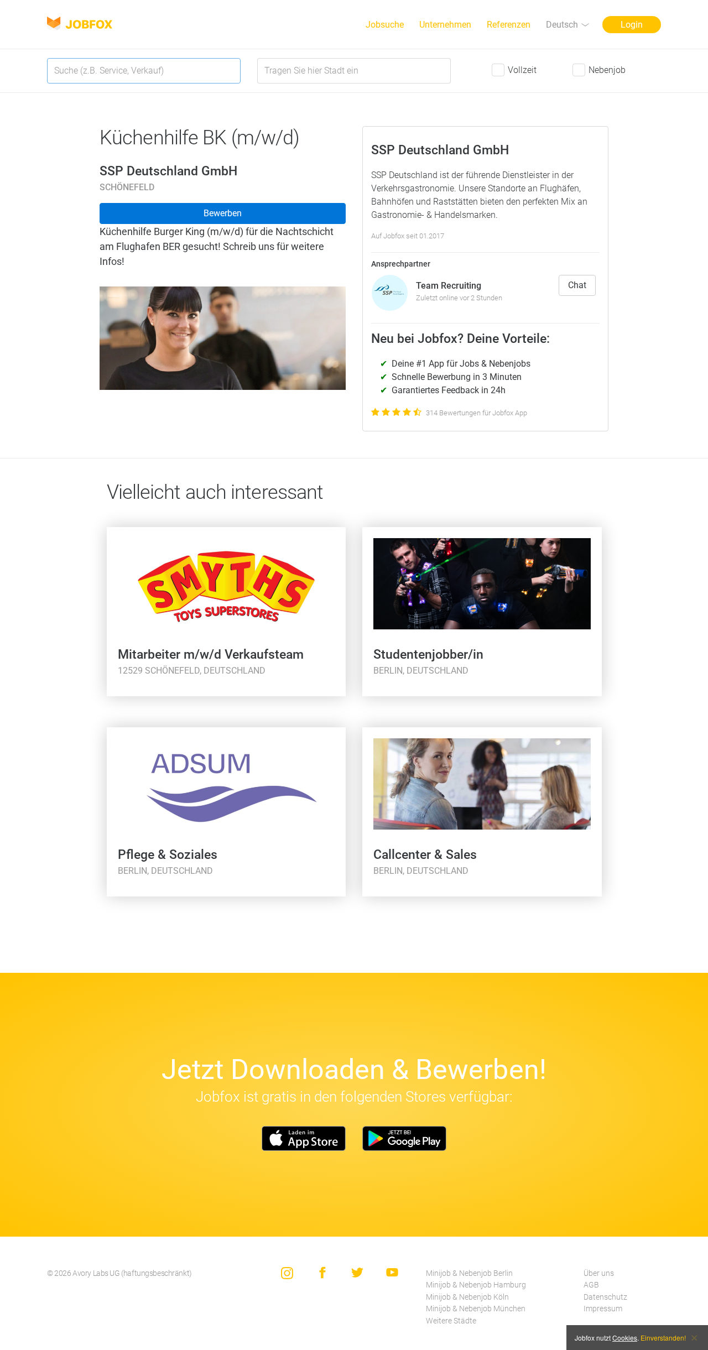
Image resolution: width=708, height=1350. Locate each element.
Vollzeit (522, 70)
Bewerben (223, 213)
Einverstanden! (663, 1337)
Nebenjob (607, 70)
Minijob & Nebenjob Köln (467, 1297)
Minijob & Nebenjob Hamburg (476, 1285)
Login (632, 24)
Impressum (603, 1308)
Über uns (599, 1273)
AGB (591, 1285)
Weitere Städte (451, 1321)
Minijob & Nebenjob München (475, 1308)
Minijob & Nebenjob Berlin (469, 1273)
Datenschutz (605, 1297)
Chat (577, 285)
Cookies (624, 1337)
